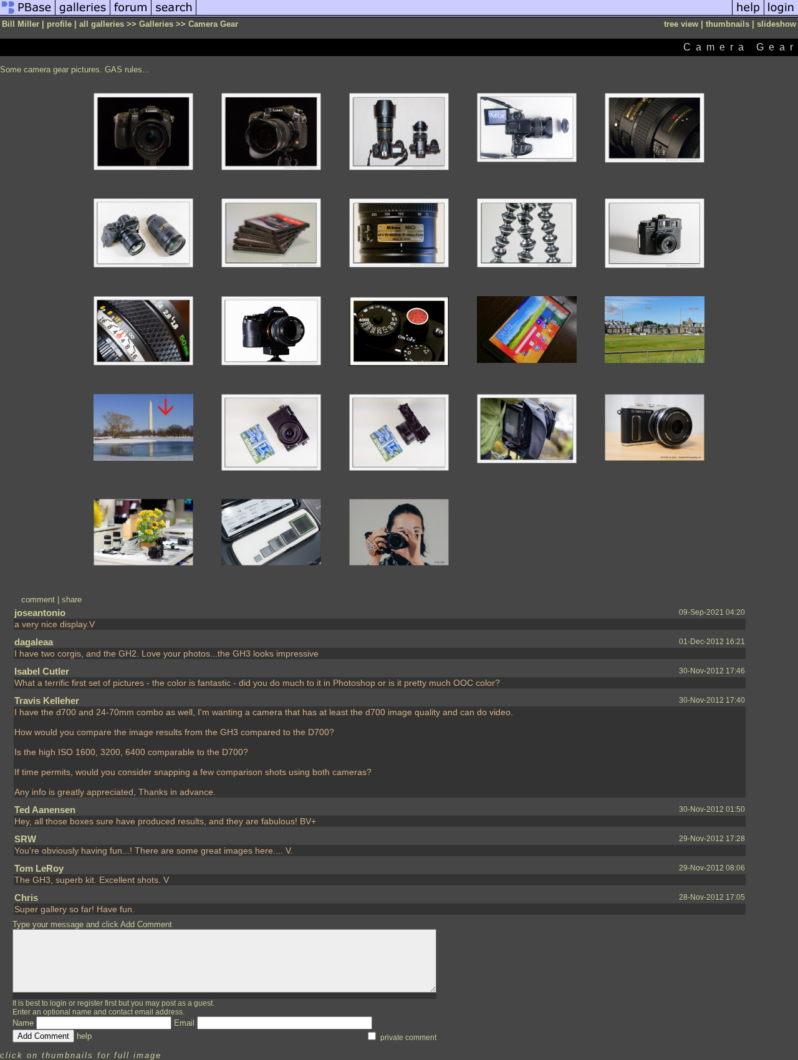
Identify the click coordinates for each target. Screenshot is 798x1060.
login (58, 1003)
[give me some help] (748, 14)
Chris (26, 897)
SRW (25, 839)
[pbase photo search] (173, 14)
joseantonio (39, 612)
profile (59, 24)
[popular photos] (464, 14)
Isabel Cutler (41, 671)
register (90, 1003)
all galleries (101, 24)
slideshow (776, 24)
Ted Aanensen (44, 809)
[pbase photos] (27, 14)
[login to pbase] (781, 14)
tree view (681, 24)
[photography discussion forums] (130, 14)
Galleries (156, 24)
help (84, 1036)
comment (38, 599)
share (72, 599)
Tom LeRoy (39, 868)
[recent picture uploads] (82, 14)
